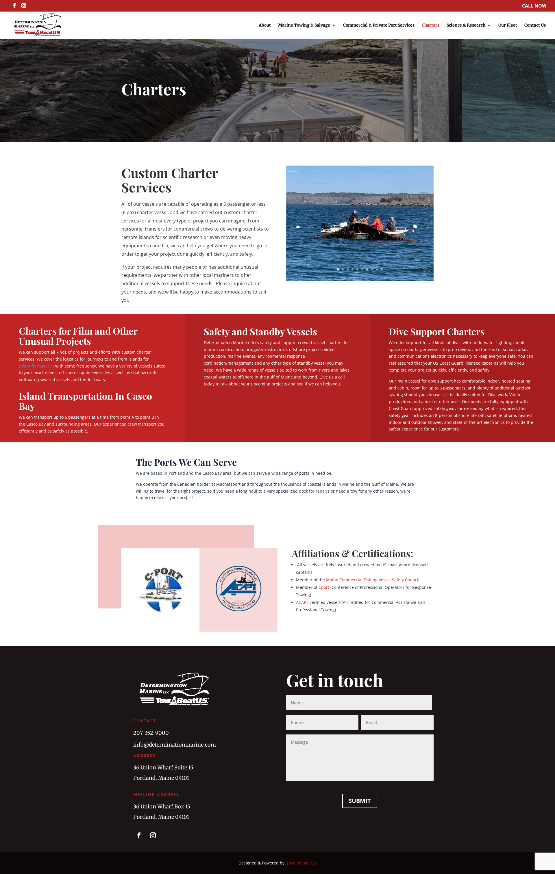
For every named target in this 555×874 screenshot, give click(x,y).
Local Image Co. (302, 863)
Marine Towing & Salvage (304, 25)
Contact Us (535, 25)
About (265, 25)
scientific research (36, 366)
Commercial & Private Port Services (379, 25)
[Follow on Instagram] (153, 835)
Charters (430, 25)
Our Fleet (507, 25)
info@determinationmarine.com (174, 744)
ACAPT (302, 602)
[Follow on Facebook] (139, 835)
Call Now (534, 6)
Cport (324, 587)
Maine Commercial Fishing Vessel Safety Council (372, 579)
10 (382, 269)
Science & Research (466, 25)
